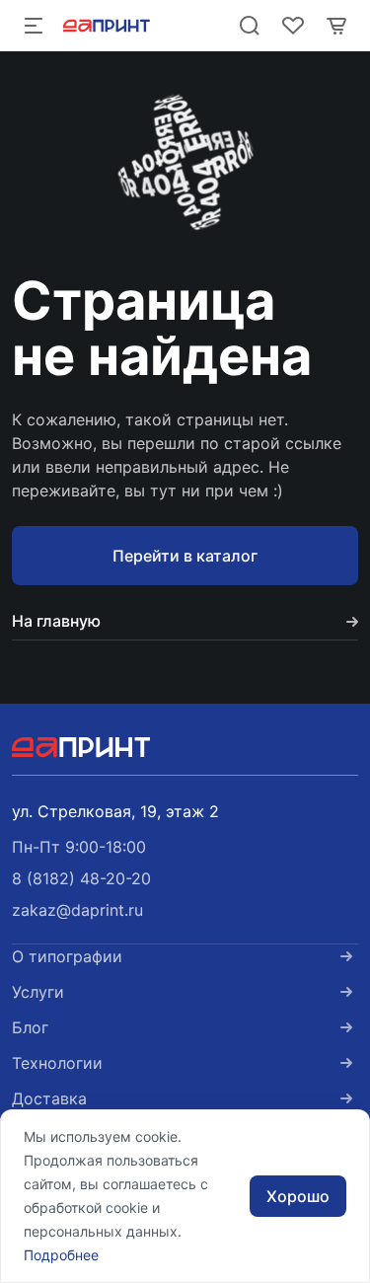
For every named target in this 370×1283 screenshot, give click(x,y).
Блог (30, 1027)
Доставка (49, 1098)
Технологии (57, 1063)
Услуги (38, 992)
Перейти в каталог (185, 556)
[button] (81, 878)
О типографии (67, 956)
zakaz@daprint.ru (77, 910)
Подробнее (61, 1254)
